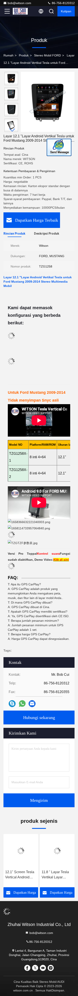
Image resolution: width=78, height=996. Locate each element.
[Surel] (32, 703)
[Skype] (12, 703)
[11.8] (57, 851)
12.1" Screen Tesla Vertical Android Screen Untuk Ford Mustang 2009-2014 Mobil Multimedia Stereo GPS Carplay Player (20, 875)
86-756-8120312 (63, 3)
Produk (24, 55)
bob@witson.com (19, 3)
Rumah (8, 55)
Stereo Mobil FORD (47, 55)
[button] (12, 130)
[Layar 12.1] (48, 102)
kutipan (66, 11)
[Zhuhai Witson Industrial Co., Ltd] (21, 11)
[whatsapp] (22, 703)
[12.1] (20, 851)
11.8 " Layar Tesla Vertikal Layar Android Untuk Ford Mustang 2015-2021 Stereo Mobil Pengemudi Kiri (57, 875)
